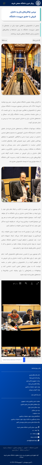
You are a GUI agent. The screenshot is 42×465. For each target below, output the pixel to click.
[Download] (32, 283)
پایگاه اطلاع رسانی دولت (34, 384)
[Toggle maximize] (38, 283)
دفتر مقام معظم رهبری (34, 375)
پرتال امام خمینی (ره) (35, 378)
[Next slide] (35, 319)
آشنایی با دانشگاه (34, 448)
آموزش (25, 448)
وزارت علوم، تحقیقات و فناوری (32, 387)
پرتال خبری (15, 450)
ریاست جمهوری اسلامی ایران (33, 381)
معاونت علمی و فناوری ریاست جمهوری (30, 401)
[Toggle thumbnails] (20, 283)
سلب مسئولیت (36, 413)
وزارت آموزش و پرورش (34, 390)
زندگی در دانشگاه (24, 450)
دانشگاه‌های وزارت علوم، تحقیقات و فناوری (29, 416)
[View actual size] (26, 283)
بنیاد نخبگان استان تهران (34, 407)
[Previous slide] (6, 319)
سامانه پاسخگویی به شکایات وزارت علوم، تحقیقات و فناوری (25, 419)
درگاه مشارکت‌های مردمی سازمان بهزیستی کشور (28, 422)
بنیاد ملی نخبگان (36, 410)
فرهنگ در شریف (7, 448)
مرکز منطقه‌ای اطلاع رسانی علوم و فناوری (30, 404)
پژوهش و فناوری (17, 448)
